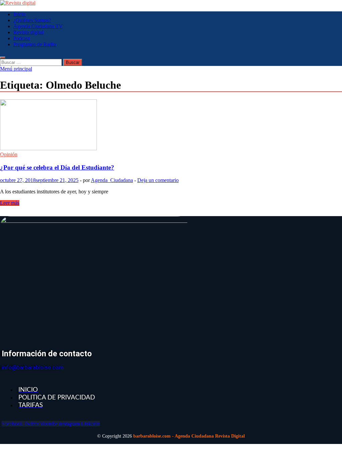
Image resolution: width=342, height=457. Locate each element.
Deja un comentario (158, 180)
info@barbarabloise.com (32, 367)
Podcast (21, 38)
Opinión (8, 154)
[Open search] (2, 58)
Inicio (19, 14)
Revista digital (28, 32)
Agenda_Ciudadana (112, 180)
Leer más (9, 203)
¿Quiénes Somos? (32, 20)
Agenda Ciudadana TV (38, 26)
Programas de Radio (34, 44)
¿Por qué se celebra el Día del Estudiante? (57, 167)
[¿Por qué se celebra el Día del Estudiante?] (171, 125)
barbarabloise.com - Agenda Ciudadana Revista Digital (189, 436)
